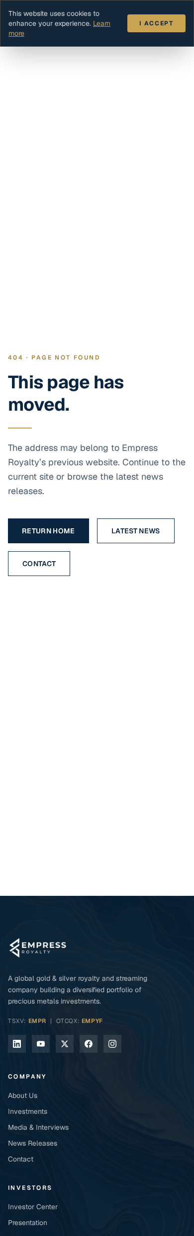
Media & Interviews (38, 1127)
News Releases (32, 1143)
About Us (22, 1095)
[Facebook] (88, 1044)
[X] (65, 1044)
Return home (48, 530)
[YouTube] (41, 1044)
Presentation (27, 1222)
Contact (39, 563)
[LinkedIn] (17, 1044)
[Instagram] (112, 1044)
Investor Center (33, 1206)
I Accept (156, 23)
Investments (27, 1111)
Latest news (135, 530)
